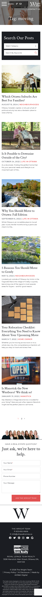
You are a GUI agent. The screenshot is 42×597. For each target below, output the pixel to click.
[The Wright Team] (33, 4)
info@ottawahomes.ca (22, 534)
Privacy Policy (10, 572)
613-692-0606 (22, 531)
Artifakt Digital (21, 575)
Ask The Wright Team (26, 498)
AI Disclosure (24, 572)
